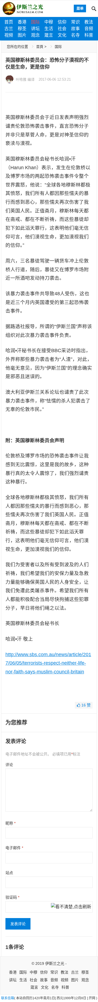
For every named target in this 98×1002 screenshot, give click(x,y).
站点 (9, 872)
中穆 (48, 22)
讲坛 (35, 28)
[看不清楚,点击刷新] (71, 907)
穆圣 (22, 28)
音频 (88, 28)
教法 (88, 22)
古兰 (8, 28)
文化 (62, 35)
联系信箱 (7, 998)
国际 (35, 22)
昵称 (10, 823)
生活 (48, 28)
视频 (8, 35)
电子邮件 (14, 848)
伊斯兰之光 (54, 963)
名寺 (75, 35)
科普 (88, 35)
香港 (22, 22)
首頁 (39, 47)
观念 (35, 35)
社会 (62, 28)
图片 (22, 35)
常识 (75, 22)
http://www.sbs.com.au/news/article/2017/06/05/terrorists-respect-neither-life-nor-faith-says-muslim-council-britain (48, 663)
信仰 (62, 22)
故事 (75, 28)
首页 (8, 22)
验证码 (12, 897)
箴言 (48, 35)
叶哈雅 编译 (25, 79)
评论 (9, 765)
